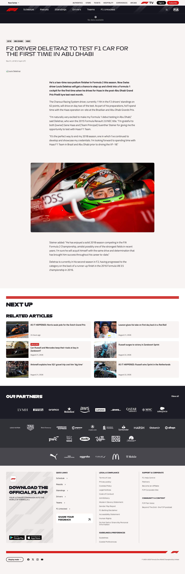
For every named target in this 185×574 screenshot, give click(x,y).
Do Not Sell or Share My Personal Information (113, 523)
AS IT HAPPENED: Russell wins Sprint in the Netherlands (144, 364)
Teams (91, 10)
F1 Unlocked (108, 10)
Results (44, 10)
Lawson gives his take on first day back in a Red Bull (142, 324)
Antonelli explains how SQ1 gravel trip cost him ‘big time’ (57, 364)
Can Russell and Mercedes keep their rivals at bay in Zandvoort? (54, 349)
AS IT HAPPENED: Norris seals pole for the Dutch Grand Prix (58, 324)
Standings (60, 10)
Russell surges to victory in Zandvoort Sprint (139, 344)
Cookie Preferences (108, 542)
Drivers (76, 10)
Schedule (28, 10)
